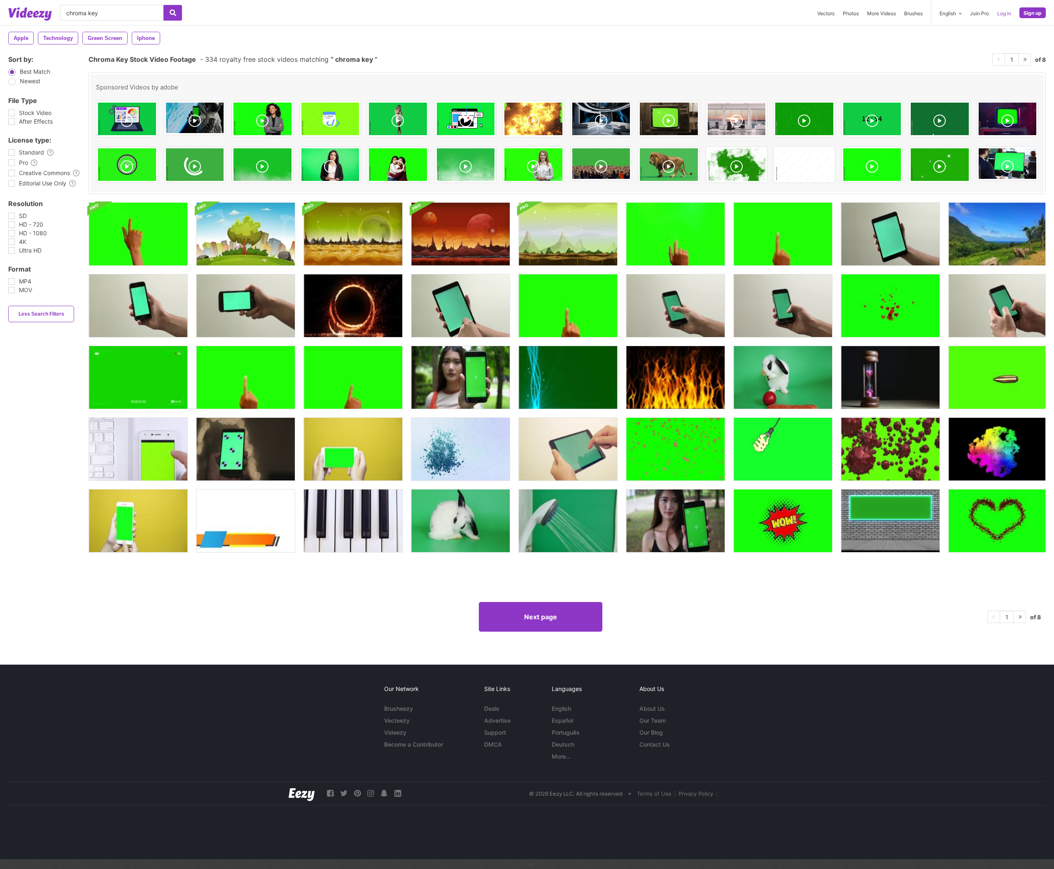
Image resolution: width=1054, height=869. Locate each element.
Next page (540, 617)
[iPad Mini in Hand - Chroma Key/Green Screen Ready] (890, 234)
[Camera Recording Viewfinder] (138, 377)
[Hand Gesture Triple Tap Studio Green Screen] (138, 234)
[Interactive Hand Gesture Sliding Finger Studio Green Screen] (675, 234)
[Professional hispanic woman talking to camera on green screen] (330, 164)
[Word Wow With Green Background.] (782, 521)
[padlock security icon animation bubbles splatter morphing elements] (460, 449)
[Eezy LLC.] (302, 793)
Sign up (1033, 13)
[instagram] (370, 793)
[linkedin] (397, 793)
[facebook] (330, 793)
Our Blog (651, 732)
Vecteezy (397, 720)
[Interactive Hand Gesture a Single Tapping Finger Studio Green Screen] (782, 234)
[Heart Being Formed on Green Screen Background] (997, 521)
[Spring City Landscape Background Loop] (245, 234)
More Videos (881, 13)
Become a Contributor (413, 744)
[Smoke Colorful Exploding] (997, 449)
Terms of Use (654, 793)
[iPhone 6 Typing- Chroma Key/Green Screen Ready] (997, 305)
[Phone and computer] (138, 449)
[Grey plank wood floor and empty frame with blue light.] (890, 521)
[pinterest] (357, 793)
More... (561, 756)
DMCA (493, 744)
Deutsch (563, 744)
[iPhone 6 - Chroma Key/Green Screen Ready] (138, 305)
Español (562, 720)
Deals (491, 708)
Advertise (497, 720)
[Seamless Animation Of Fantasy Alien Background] (460, 234)
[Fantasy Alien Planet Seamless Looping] (353, 234)
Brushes (913, 13)
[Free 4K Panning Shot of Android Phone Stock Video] (245, 449)
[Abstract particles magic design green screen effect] (568, 377)
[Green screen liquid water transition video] (940, 119)
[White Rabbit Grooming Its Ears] (782, 377)
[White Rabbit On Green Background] (460, 521)
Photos (851, 13)
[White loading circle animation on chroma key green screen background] (195, 164)
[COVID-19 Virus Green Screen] (890, 449)
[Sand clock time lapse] (890, 377)
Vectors (826, 13)
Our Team (652, 720)
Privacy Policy (696, 793)
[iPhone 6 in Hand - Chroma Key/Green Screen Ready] (245, 305)
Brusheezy (398, 708)
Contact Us (654, 744)
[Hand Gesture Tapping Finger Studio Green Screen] (568, 305)
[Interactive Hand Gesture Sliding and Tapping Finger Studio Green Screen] (353, 377)
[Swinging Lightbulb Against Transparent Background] (782, 449)
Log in (1004, 13)
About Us (652, 708)
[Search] (172, 13)
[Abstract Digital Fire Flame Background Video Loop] (675, 377)
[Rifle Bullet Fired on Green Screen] (997, 377)
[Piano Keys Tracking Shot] (353, 521)
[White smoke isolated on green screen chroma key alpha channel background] (466, 164)
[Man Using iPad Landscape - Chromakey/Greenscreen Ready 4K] (568, 449)
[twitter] (343, 793)
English (561, 708)
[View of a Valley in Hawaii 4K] (997, 234)
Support (495, 732)
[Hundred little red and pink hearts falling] (675, 449)
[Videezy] (30, 14)
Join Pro (979, 13)
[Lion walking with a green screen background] (669, 164)
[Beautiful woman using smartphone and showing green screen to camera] (460, 377)
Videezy (395, 732)
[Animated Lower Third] (245, 521)
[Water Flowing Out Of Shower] (568, 521)
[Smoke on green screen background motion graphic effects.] (262, 164)
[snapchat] (384, 793)
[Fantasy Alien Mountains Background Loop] (568, 234)
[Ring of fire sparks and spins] (353, 305)
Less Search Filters (41, 314)
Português (566, 732)
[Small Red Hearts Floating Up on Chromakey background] (890, 305)
